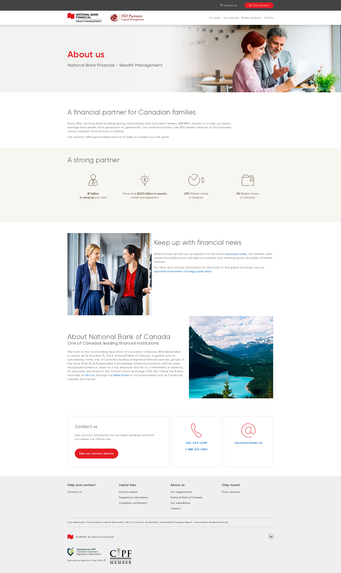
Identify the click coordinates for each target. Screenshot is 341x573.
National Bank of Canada (186, 497)
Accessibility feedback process (211, 522)
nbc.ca (89, 375)
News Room (121, 375)
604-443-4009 (196, 442)
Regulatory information (133, 497)
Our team (215, 17)
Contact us (74, 491)
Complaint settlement (133, 502)
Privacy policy (94, 522)
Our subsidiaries (180, 502)
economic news (236, 254)
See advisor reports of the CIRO (85, 560)
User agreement (76, 522)
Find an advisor (128, 491)
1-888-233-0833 (196, 449)
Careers (175, 508)
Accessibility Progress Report (176, 522)
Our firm (269, 17)
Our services (231, 17)
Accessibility (152, 522)
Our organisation (181, 491)
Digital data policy (113, 522)
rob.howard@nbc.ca (248, 442)
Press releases (231, 491)
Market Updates (251, 17)
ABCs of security (134, 522)
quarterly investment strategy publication (183, 271)
